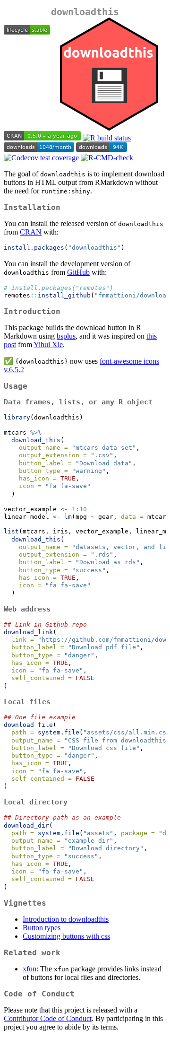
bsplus (66, 336)
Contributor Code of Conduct (48, 1018)
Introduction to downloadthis (66, 919)
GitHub (78, 272)
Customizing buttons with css (66, 936)
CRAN (31, 232)
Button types (41, 928)
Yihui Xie (48, 345)
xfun (29, 969)
